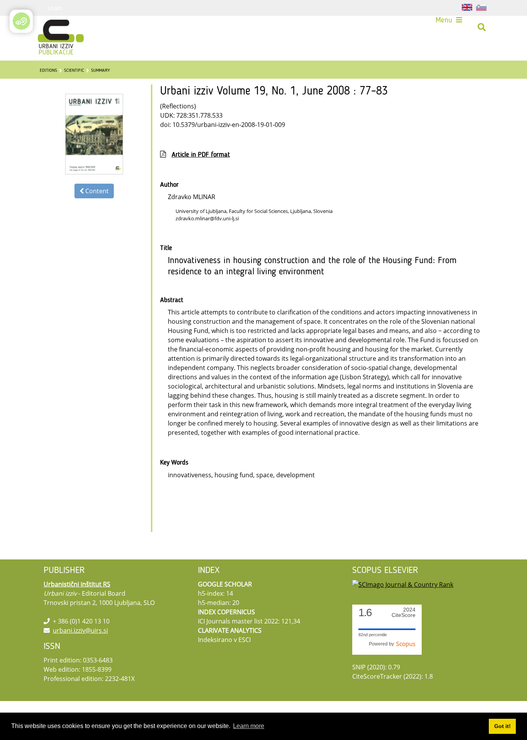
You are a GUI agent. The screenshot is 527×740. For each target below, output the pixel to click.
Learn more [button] (248, 726)
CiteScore (404, 612)
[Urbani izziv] (50, 27)
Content (96, 191)
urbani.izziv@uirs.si (80, 630)
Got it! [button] (502, 726)
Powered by (382, 644)
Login (55, 8)
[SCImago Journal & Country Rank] (402, 584)
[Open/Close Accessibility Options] (21, 21)
